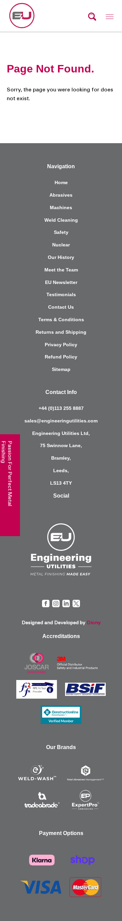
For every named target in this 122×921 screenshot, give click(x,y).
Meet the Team (61, 269)
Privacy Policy (61, 344)
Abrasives (61, 195)
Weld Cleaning (61, 220)
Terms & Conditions (61, 319)
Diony (94, 623)
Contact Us (61, 307)
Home (61, 182)
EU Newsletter (61, 282)
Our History (61, 257)
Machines (61, 207)
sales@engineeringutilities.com (61, 420)
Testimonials (61, 294)
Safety (61, 232)
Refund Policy (61, 356)
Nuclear (61, 244)
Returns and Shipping (61, 332)
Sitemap (61, 369)
